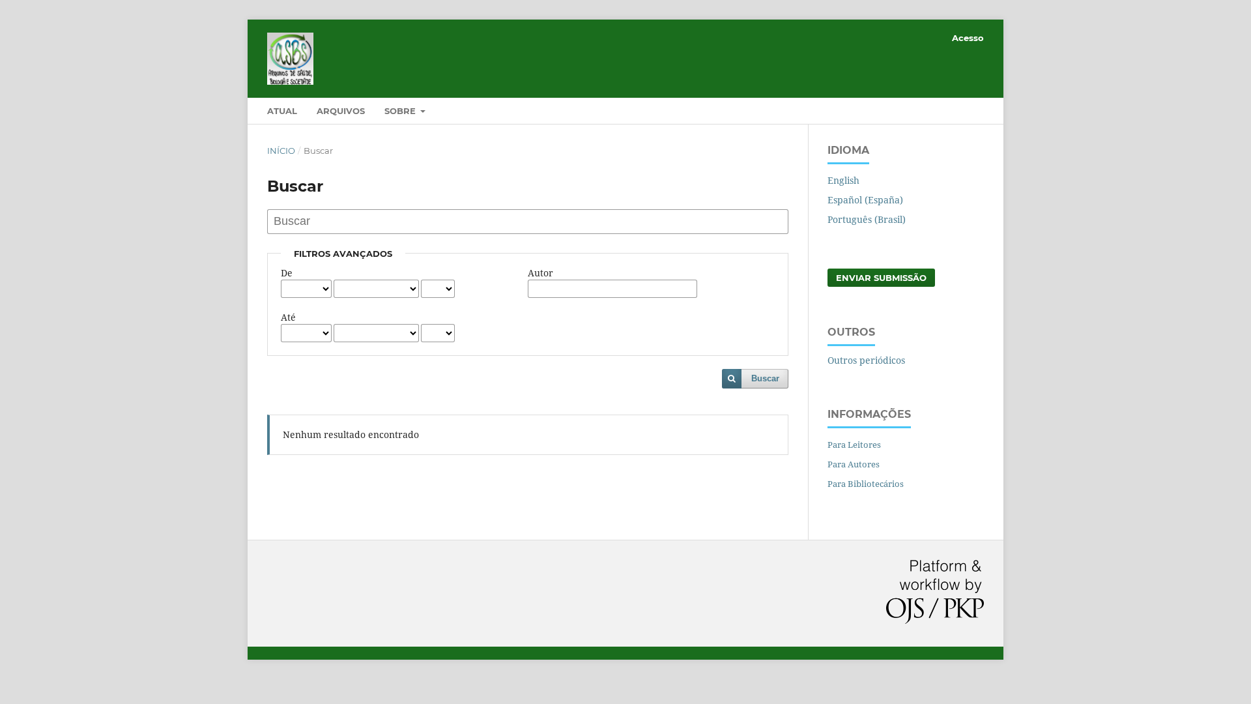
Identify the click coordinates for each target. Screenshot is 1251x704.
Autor (540, 273)
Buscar (765, 378)
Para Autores (853, 464)
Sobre (401, 111)
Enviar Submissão (881, 277)
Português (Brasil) (866, 219)
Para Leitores (854, 444)
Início (281, 150)
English (843, 180)
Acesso (968, 38)
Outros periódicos (866, 360)
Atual (282, 111)
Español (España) (865, 200)
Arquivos (341, 111)
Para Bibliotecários (865, 484)
